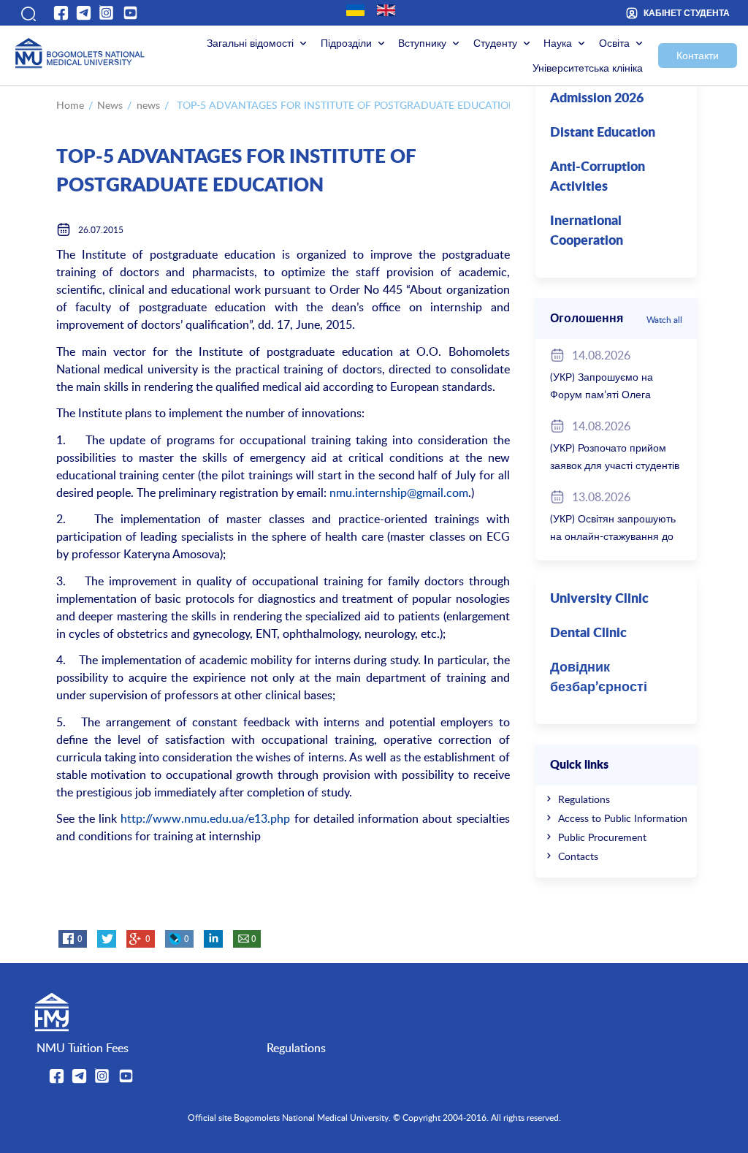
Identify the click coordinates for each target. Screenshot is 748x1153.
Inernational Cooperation (586, 231)
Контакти (697, 55)
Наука (557, 43)
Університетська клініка (588, 68)
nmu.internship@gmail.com (398, 492)
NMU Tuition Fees (83, 1048)
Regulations (584, 799)
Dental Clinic (588, 633)
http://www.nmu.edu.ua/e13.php (205, 818)
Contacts (578, 856)
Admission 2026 (597, 98)
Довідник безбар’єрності (598, 677)
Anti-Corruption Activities (597, 177)
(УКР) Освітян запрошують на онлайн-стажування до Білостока (613, 535)
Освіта (614, 43)
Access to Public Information (622, 818)
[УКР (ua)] (355, 10)
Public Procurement (602, 837)
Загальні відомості (250, 43)
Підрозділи (346, 43)
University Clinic (599, 599)
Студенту (495, 43)
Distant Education (602, 133)
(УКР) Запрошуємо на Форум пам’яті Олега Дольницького (601, 394)
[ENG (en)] (386, 10)
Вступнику (422, 43)
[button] (27, 12)
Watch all (664, 319)
